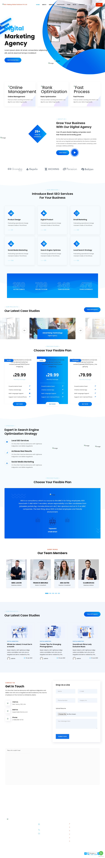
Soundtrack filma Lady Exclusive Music (82, 645)
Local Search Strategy (83, 250)
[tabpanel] (16, 573)
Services (51, 4)
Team (68, 4)
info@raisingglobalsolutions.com (52, 834)
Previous (25, 330)
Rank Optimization (48, 96)
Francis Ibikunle (40, 583)
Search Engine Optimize (51, 250)
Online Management (16, 96)
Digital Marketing (12, 641)
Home (38, 4)
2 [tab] (50, 593)
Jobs (99, 5)
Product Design (14, 219)
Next (80, 330)
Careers (73, 834)
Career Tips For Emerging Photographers (50, 645)
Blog (74, 4)
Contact (82, 4)
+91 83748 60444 (47, 830)
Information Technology (78, 838)
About (44, 4)
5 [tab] (58, 593)
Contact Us (74, 841)
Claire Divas (88, 583)
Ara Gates (64, 583)
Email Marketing (80, 219)
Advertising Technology (53, 333)
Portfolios (60, 4)
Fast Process (78, 96)
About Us (74, 827)
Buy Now (19, 404)
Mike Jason (16, 583)
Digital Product (47, 219)
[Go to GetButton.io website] (101, 856)
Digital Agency (52, 336)
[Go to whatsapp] (101, 853)
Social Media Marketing (17, 250)
